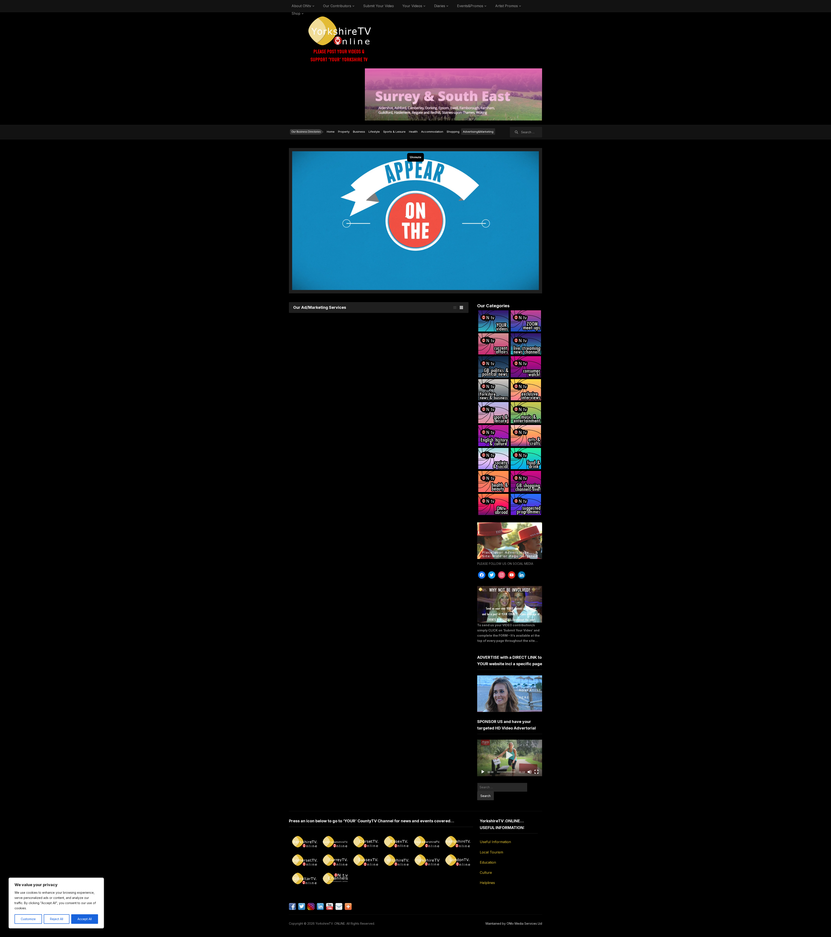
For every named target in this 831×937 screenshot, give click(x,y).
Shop (295, 13)
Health (413, 131)
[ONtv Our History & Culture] (493, 435)
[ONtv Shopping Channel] (526, 481)
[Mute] (529, 772)
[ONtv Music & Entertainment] (526, 412)
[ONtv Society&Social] (493, 458)
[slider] (506, 772)
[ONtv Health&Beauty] (493, 481)
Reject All (56, 919)
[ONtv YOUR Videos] (493, 321)
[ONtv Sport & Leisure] (493, 412)
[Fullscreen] (536, 772)
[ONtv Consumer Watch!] (526, 366)
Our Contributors (337, 6)
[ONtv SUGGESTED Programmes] (526, 504)
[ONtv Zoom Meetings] (526, 321)
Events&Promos (470, 6)
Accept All (84, 919)
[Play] (483, 772)
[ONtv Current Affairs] (493, 343)
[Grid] (461, 307)
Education (488, 862)
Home (331, 131)
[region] (56, 903)
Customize (28, 919)
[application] (509, 758)
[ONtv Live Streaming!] (526, 343)
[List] (455, 307)
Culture (486, 872)
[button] (510, 757)
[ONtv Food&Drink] (526, 458)
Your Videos (412, 6)
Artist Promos (506, 6)
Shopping (453, 131)
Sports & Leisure (394, 131)
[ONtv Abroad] (493, 504)
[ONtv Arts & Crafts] (526, 435)
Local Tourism (491, 852)
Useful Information (495, 842)
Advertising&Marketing (478, 131)
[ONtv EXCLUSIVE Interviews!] (526, 389)
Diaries (439, 6)
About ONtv (301, 6)
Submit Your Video (378, 6)
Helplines (487, 883)
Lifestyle (374, 131)
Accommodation (432, 131)
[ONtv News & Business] (493, 389)
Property (343, 131)
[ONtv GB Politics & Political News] (493, 366)
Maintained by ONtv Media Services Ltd (514, 923)
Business (359, 131)
